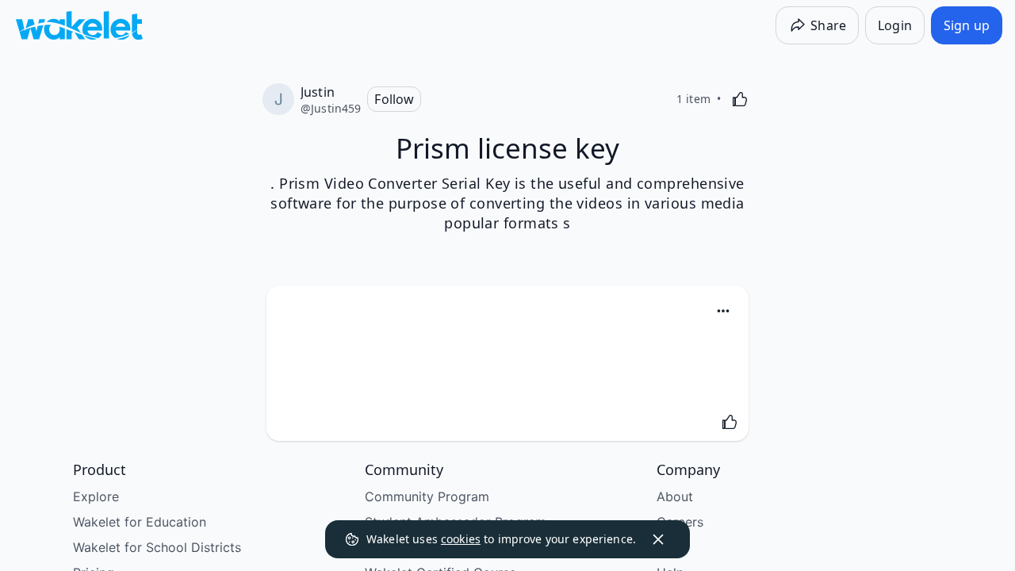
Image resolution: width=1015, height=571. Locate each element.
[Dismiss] (658, 539)
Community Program (427, 496)
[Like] (740, 99)
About (675, 496)
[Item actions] (723, 311)
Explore (96, 496)
